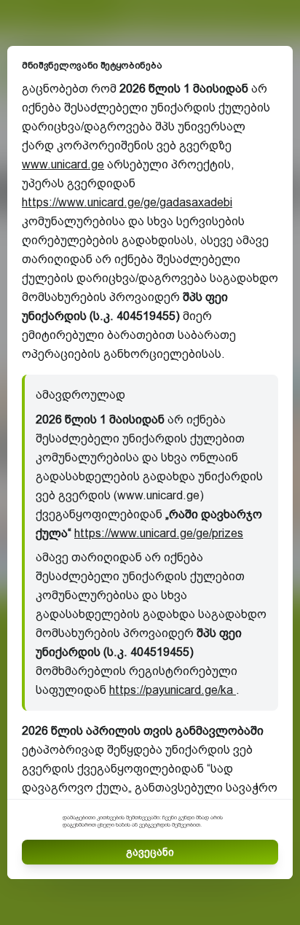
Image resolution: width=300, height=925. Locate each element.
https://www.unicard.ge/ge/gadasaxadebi (127, 202)
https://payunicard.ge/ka (172, 690)
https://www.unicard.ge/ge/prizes (158, 533)
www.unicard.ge (63, 164)
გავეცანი (150, 852)
